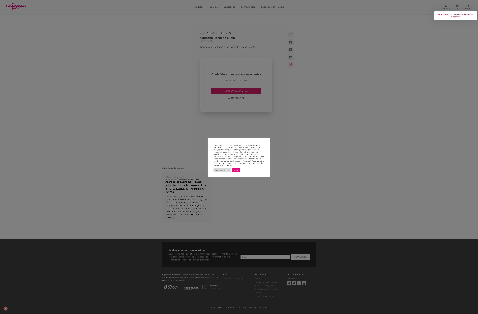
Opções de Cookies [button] (222, 170)
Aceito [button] (236, 170)
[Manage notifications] (5, 309)
